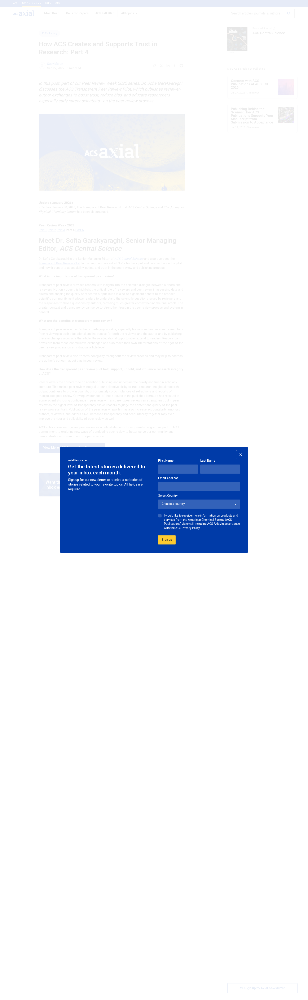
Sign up (167, 540)
